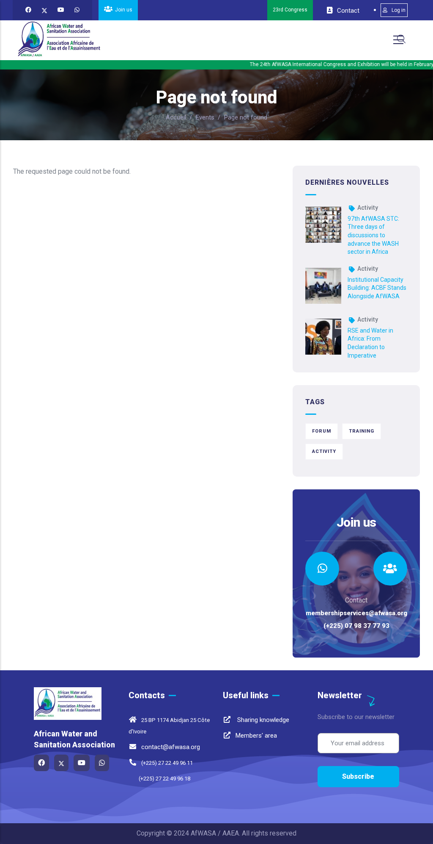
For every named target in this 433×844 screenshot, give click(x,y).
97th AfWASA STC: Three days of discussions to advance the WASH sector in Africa (373, 235)
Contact (347, 10)
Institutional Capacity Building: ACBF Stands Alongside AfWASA (377, 288)
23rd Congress (290, 10)
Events (205, 117)
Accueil (176, 117)
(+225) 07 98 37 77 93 (356, 626)
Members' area (256, 735)
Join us (123, 10)
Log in (399, 10)
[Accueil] (59, 39)
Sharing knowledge (262, 720)
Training (361, 431)
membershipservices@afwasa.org (356, 613)
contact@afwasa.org (170, 747)
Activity (367, 207)
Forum (321, 431)
